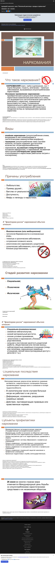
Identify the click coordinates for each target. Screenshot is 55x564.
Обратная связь (27, 542)
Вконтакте (27, 551)
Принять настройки (5, 561)
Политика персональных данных (27, 539)
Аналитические (11, 559)
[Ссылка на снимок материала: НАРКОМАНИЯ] (27, 51)
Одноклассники (27, 552)
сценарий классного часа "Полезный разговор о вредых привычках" (13, 25)
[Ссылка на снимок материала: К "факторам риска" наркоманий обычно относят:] (27, 240)
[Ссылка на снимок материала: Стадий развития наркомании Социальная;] (27, 290)
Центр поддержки (27, 547)
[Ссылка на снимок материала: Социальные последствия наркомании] (27, 390)
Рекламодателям (27, 544)
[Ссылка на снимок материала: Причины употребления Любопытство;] (27, 191)
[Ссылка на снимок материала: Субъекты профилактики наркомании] (27, 439)
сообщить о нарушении (8, 518)
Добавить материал (27, 19)
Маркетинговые (17, 559)
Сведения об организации (27, 533)
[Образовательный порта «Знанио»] (3, 1)
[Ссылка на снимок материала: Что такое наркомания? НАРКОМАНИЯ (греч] (27, 95)
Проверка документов (27, 541)
